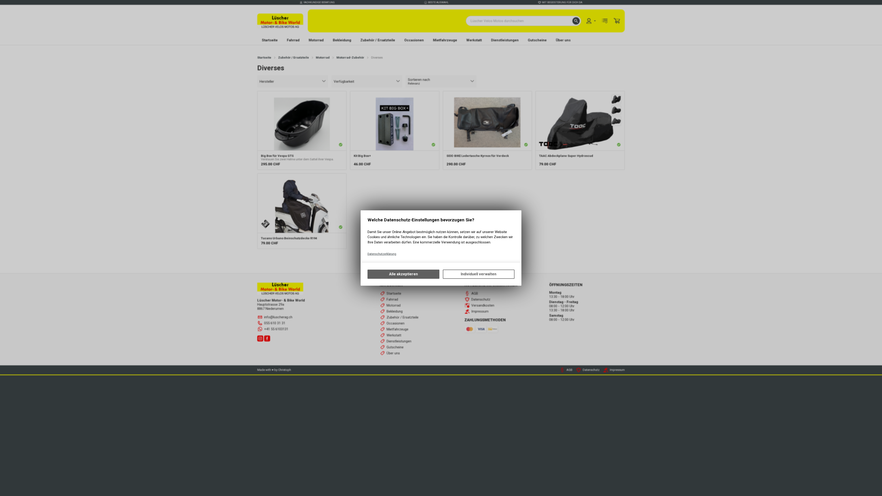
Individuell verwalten (478, 274)
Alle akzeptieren (403, 274)
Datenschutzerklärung (382, 254)
